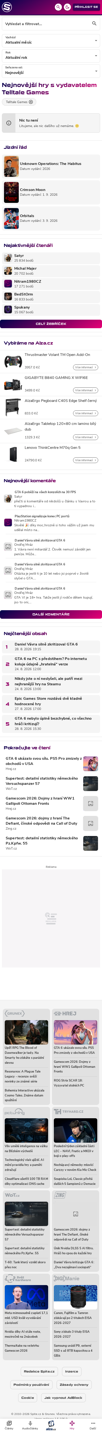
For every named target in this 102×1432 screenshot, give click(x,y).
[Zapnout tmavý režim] (67, 7)
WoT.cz (11, 789)
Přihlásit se (86, 7)
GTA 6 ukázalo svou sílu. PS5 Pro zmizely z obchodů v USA (44, 761)
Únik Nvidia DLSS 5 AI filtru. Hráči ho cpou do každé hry (74, 1251)
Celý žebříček (51, 324)
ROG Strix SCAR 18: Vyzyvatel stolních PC (69, 1083)
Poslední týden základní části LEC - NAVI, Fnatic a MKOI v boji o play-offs (74, 1151)
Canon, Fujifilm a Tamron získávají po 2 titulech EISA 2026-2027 (73, 1318)
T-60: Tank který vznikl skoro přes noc (25, 1265)
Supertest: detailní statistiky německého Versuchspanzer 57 (42, 781)
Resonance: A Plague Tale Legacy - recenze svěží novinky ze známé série (23, 1076)
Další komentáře (51, 614)
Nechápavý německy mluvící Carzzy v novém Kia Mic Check (75, 1168)
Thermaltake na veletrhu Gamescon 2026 (22, 1348)
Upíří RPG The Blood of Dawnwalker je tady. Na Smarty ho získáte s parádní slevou (24, 1055)
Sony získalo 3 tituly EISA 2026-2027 (72, 1334)
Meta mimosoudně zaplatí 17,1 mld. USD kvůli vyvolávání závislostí (26, 1318)
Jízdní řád (15, 147)
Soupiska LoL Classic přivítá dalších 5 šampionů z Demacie (75, 1181)
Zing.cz (11, 829)
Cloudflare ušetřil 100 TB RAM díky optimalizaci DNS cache (26, 1181)
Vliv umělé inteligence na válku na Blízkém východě (26, 1149)
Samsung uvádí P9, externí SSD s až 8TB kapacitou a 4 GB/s (73, 1350)
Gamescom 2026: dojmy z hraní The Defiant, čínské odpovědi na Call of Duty (41, 821)
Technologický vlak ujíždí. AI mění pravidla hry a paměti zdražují (24, 1165)
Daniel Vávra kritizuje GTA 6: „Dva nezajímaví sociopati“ (74, 1265)
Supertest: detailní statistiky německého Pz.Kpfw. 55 (42, 841)
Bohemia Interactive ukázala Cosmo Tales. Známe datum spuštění (24, 1095)
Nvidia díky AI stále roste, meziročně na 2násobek (23, 1334)
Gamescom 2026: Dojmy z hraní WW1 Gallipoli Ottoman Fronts (40, 801)
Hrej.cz (11, 769)
